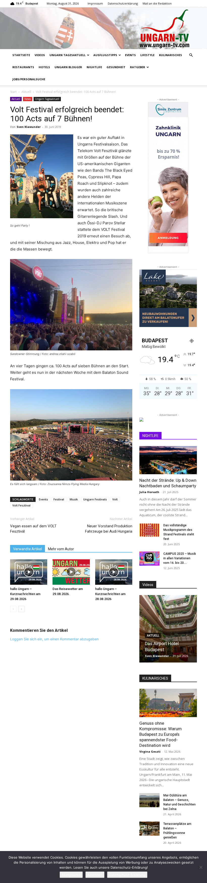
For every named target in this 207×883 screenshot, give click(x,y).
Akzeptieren (71, 875)
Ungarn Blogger (68, 67)
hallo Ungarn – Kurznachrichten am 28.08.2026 (110, 594)
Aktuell (26, 92)
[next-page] (21, 609)
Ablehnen (94, 875)
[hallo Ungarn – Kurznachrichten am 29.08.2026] (28, 572)
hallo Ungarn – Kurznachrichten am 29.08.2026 (25, 594)
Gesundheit (116, 67)
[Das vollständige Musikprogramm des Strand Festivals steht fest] (149, 530)
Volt (115, 499)
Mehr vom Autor (61, 549)
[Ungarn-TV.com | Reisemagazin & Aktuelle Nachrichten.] (103, 28)
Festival (59, 499)
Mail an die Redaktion (157, 3)
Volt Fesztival (21, 505)
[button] (191, 55)
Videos (40, 55)
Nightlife (94, 67)
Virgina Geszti (150, 751)
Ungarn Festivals (95, 499)
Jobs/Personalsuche (28, 79)
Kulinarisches (170, 55)
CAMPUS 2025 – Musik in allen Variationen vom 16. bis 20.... (179, 558)
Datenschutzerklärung (123, 3)
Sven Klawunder (29, 127)
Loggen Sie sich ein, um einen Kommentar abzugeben (54, 639)
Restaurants (23, 67)
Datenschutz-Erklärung (127, 875)
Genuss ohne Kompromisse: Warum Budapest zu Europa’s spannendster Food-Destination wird (160, 734)
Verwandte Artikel (27, 549)
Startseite (21, 55)
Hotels (44, 67)
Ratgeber (137, 67)
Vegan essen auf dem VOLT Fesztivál (33, 529)
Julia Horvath (149, 492)
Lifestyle (147, 55)
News (27, 99)
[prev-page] (13, 609)
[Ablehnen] (200, 867)
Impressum (95, 3)
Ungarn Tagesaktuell (67, 55)
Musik (74, 499)
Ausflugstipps (105, 55)
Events (130, 55)
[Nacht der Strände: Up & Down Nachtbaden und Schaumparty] (168, 460)
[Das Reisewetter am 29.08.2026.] (71, 572)
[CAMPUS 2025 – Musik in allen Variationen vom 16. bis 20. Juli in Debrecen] (149, 558)
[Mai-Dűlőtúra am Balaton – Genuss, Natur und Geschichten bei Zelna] (149, 800)
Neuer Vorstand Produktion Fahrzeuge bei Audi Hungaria (108, 529)
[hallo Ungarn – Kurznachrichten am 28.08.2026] (113, 572)
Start (13, 92)
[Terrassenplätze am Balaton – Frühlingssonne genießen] (149, 829)
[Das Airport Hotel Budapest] (168, 629)
